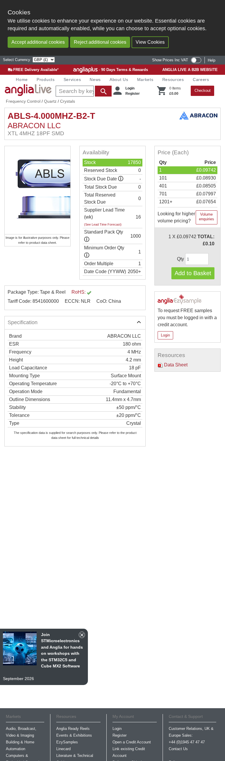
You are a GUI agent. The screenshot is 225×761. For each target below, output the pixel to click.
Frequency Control (23, 101)
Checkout (203, 90)
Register (132, 94)
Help (211, 60)
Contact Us (178, 749)
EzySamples (67, 742)
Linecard (63, 749)
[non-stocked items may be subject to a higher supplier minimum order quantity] (86, 239)
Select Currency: (18, 60)
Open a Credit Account (131, 742)
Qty (181, 258)
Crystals (67, 101)
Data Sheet (175, 364)
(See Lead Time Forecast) (103, 224)
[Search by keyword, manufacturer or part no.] (83, 91)
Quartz (50, 101)
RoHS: (79, 292)
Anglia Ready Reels (73, 728)
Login (129, 88)
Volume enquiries (206, 216)
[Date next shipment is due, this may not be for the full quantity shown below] (120, 178)
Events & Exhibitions (74, 735)
